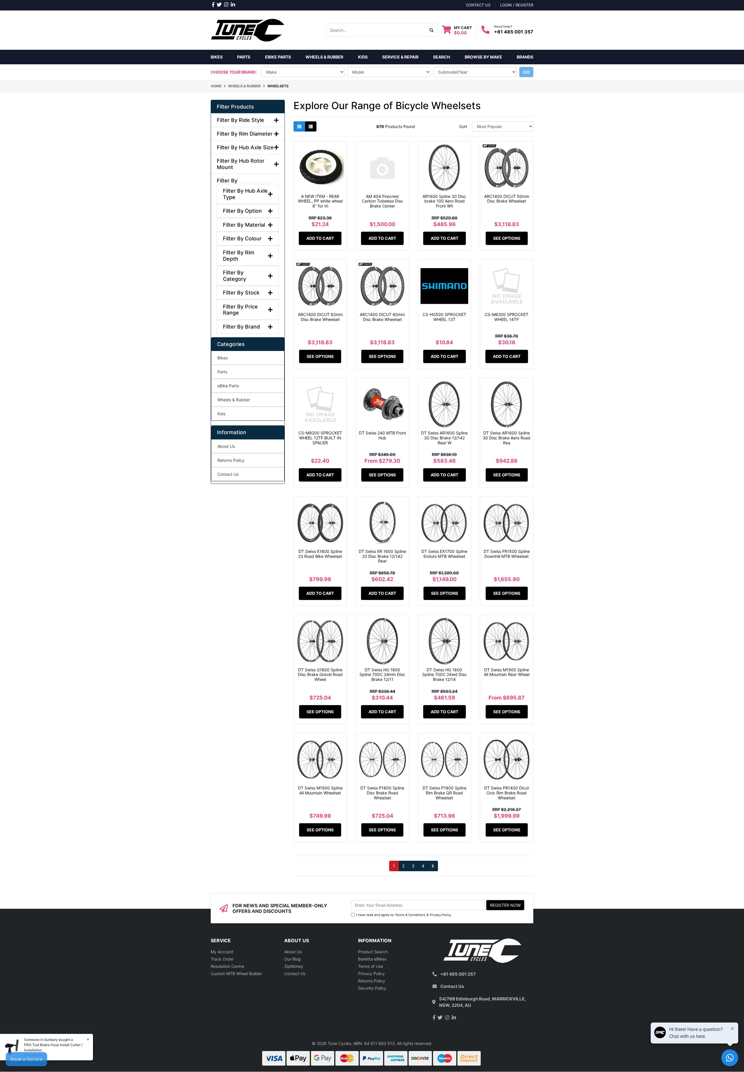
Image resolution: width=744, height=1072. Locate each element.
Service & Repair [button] (400, 56)
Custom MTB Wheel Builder (236, 973)
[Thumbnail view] (299, 126)
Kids (221, 413)
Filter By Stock (241, 293)
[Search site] (431, 30)
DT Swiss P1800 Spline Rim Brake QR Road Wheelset (444, 792)
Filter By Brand (241, 327)
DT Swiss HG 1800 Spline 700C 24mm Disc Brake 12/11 (382, 674)
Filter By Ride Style (240, 120)
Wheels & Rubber (233, 399)
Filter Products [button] (235, 107)
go (526, 72)
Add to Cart (320, 238)
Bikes (217, 56)
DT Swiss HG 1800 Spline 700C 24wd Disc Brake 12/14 (444, 674)
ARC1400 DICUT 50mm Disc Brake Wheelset (506, 199)
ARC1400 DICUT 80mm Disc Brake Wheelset (382, 317)
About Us (226, 446)
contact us (478, 5)
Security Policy (372, 988)
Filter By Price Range (240, 310)
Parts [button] (243, 56)
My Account (222, 951)
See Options (506, 238)
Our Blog (292, 958)
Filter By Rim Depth (238, 255)
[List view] (310, 126)
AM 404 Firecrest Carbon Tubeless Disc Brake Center (382, 201)
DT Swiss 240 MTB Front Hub (382, 435)
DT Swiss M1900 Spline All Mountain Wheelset (320, 790)
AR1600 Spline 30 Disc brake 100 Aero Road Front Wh (444, 201)
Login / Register (516, 5)
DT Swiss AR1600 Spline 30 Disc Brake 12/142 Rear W (444, 437)
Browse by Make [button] (483, 56)
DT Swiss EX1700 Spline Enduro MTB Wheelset (444, 554)
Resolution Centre (227, 966)
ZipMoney (293, 966)
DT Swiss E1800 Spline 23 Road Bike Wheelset (320, 554)
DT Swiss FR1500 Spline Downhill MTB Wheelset (507, 554)
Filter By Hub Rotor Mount (240, 164)
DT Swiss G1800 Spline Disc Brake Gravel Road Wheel (320, 674)
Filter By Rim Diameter (245, 134)
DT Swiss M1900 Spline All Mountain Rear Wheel (507, 672)
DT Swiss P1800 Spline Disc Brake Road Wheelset (382, 792)
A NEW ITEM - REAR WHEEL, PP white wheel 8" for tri (320, 201)
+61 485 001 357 (513, 32)
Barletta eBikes (372, 958)
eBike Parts (228, 385)
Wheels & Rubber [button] (324, 56)
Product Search (373, 951)
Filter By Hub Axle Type (245, 194)
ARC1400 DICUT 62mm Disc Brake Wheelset (320, 317)
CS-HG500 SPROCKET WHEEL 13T (444, 317)
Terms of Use (370, 966)
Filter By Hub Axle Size (245, 147)
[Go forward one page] (433, 866)
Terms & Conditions (410, 915)
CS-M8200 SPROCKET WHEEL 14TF (506, 317)
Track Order (222, 958)
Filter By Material (244, 225)
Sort (463, 126)
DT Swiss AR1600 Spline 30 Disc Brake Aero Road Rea (506, 437)
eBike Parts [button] (278, 56)
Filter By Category (234, 275)
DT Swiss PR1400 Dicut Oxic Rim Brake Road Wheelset (506, 792)
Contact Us (228, 474)
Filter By (227, 181)
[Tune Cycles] (248, 29)
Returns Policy (230, 460)
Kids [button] (363, 56)
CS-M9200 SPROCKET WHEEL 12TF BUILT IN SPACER (320, 437)
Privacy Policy (440, 915)
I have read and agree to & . (404, 915)
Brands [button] (525, 56)
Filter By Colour (242, 238)
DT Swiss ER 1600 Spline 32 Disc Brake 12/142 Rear (382, 556)
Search (441, 56)
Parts (222, 371)
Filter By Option (242, 211)
